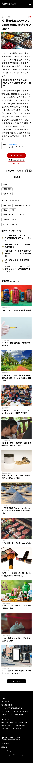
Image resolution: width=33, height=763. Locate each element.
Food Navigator (14, 144)
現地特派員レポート (8, 705)
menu (30, 3)
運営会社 (4, 747)
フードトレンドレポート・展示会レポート (16, 711)
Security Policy (6, 751)
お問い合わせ (5, 743)
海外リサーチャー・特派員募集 (12, 714)
